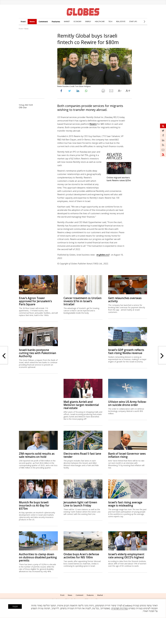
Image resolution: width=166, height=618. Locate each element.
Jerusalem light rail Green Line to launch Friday (80, 504)
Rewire (93, 124)
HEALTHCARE (100, 21)
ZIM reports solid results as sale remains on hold (36, 455)
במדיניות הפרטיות (119, 608)
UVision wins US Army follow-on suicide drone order (127, 403)
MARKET (67, 21)
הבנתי (15, 606)
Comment (43, 21)
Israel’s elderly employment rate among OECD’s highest (126, 555)
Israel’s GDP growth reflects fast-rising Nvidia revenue (126, 351)
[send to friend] (111, 91)
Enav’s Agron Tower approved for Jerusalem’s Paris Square (35, 301)
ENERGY (88, 21)
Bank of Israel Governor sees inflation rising (127, 455)
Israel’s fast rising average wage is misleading (125, 504)
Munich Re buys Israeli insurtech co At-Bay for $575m (34, 505)
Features (56, 21)
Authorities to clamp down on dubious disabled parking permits (38, 557)
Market (100, 595)
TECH (110, 21)
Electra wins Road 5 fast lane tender (82, 455)
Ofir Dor (23, 107)
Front (23, 21)
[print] (103, 91)
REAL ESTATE (120, 21)
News (32, 21)
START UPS (133, 21)
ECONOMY (77, 21)
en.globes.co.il (102, 254)
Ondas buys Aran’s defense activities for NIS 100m (81, 555)
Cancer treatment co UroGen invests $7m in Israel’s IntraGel (83, 301)
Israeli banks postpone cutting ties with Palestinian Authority (37, 353)
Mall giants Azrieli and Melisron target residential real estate (81, 405)
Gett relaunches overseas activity (124, 299)
